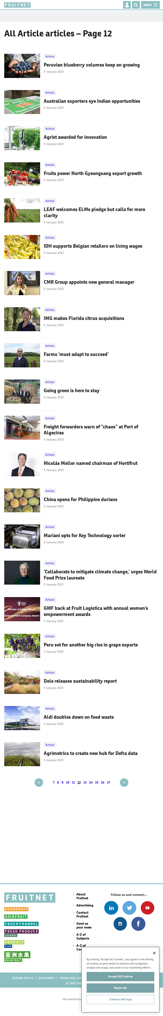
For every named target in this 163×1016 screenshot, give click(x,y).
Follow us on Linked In (111, 908)
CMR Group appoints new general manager (89, 282)
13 (85, 782)
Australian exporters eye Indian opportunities (92, 101)
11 (73, 782)
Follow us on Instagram (120, 924)
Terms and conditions (76, 978)
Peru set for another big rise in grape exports (91, 645)
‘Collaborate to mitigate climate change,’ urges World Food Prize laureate (100, 574)
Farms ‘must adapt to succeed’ (76, 354)
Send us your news (83, 925)
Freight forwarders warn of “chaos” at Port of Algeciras (91, 430)
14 (91, 782)
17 (108, 782)
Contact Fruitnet (82, 914)
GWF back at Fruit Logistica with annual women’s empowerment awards (96, 611)
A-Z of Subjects (82, 936)
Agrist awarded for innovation (75, 137)
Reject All (120, 988)
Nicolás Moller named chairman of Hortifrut (91, 463)
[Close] (154, 953)
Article (49, 56)
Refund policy (22, 978)
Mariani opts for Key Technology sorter (85, 535)
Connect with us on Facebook (138, 924)
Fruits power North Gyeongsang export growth (93, 173)
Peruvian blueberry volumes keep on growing (92, 65)
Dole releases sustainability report (80, 681)
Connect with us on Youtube (147, 908)
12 (79, 782)
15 (96, 782)
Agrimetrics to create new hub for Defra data (91, 753)
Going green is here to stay (72, 390)
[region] (120, 980)
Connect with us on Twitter (129, 908)
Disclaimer (46, 978)
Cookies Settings (120, 999)
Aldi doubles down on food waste (79, 717)
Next (124, 782)
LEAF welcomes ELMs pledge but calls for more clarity (94, 212)
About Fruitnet (82, 896)
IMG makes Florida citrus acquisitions (84, 318)
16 (102, 782)
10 (67, 782)
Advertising (84, 905)
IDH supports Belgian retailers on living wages (93, 246)
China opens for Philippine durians (80, 499)
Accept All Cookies (120, 976)
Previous (39, 782)
